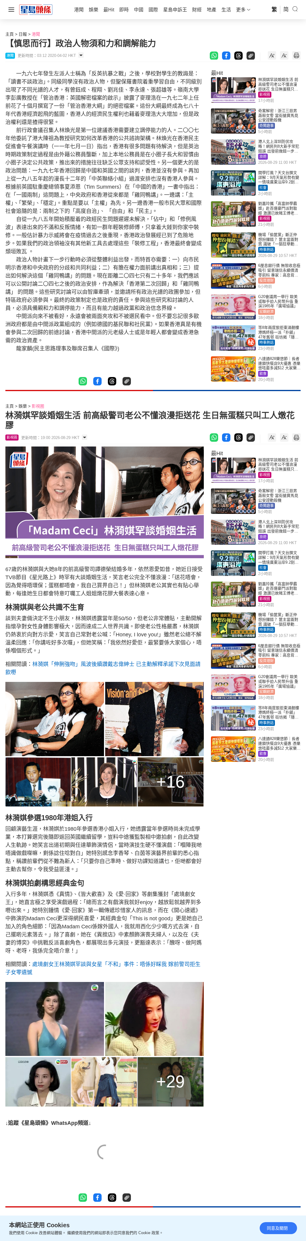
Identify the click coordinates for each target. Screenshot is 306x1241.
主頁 (9, 34)
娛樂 (23, 406)
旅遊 (263, 156)
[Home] (36, 9)
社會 (263, 188)
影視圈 (264, 94)
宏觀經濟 (266, 312)
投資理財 (266, 280)
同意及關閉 (277, 1228)
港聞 (36, 34)
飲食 (263, 374)
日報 (23, 34)
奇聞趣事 (266, 126)
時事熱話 (266, 250)
